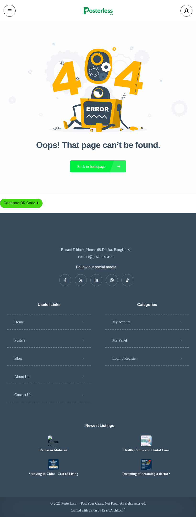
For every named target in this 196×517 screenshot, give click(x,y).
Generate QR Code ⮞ (21, 203)
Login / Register (124, 358)
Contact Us (22, 395)
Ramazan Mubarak (53, 450)
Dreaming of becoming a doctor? (146, 474)
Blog (18, 358)
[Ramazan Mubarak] (53, 440)
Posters (19, 340)
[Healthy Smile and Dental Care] (146, 440)
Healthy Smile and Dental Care (146, 450)
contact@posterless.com (96, 257)
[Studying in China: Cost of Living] (53, 464)
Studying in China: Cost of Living (53, 474)
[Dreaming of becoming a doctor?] (146, 464)
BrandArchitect (113, 510)
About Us (21, 377)
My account (121, 322)
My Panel (119, 340)
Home (19, 322)
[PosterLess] (98, 10)
